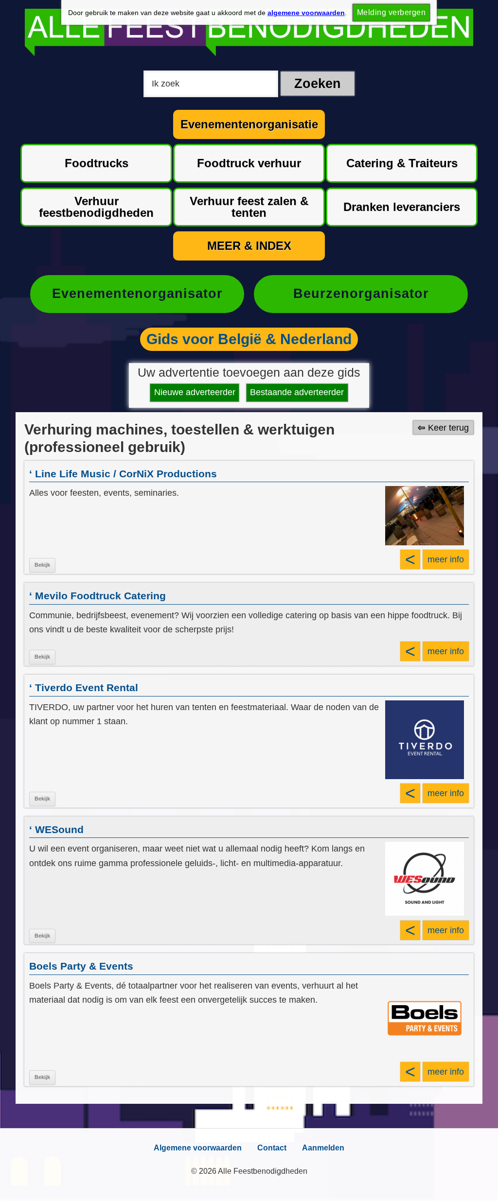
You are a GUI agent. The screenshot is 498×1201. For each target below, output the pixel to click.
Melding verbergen (391, 12)
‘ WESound (56, 829)
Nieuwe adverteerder (194, 392)
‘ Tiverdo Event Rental (83, 687)
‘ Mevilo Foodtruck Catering (97, 595)
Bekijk (42, 565)
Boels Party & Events (81, 966)
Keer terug (448, 428)
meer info (445, 559)
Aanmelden (323, 1148)
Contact (271, 1148)
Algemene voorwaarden (198, 1148)
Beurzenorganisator (361, 293)
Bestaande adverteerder (297, 392)
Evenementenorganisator (137, 293)
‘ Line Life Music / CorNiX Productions (123, 473)
